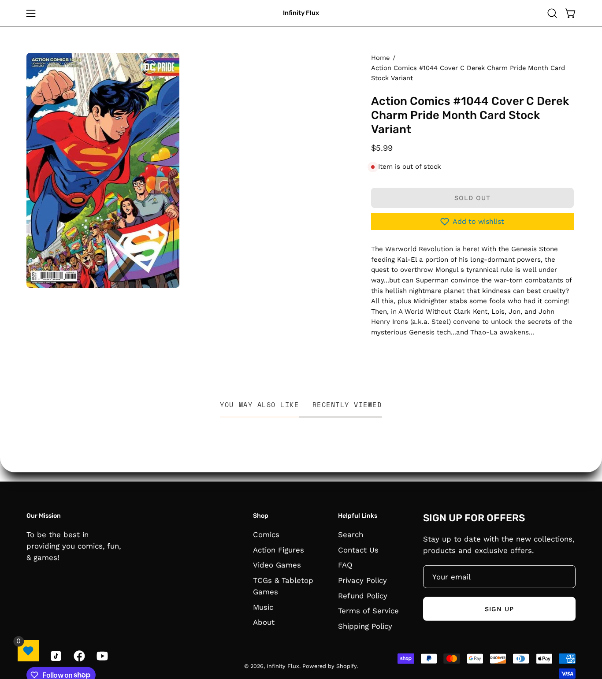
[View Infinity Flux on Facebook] (78, 655)
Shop (260, 515)
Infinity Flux (301, 13)
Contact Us (358, 549)
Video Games (277, 564)
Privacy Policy (362, 579)
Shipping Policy (365, 625)
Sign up (499, 608)
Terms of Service (368, 610)
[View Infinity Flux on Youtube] (101, 655)
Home (380, 58)
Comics (266, 534)
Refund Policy (362, 595)
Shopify (346, 666)
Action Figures (278, 549)
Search (350, 534)
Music (263, 606)
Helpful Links (357, 515)
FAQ (345, 564)
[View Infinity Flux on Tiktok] (55, 655)
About (264, 622)
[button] (552, 13)
